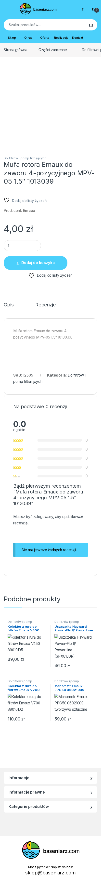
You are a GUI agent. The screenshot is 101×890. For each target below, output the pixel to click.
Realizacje (61, 37)
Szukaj (91, 24)
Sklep (12, 37)
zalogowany (43, 516)
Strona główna (15, 49)
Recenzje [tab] (45, 305)
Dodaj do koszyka (38, 262)
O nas (28, 37)
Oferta (44, 37)
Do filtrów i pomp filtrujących (25, 158)
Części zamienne (52, 49)
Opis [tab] (8, 305)
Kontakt (77, 37)
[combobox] (44, 24)
